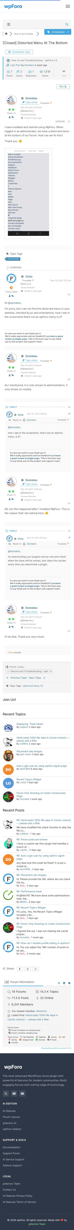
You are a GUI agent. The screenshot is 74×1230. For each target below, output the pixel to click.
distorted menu (13, 259)
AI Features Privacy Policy (17, 1195)
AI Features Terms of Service (19, 1201)
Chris (29, 276)
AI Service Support (13, 1159)
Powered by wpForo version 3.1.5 (56, 1048)
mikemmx (41, 1011)
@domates (14, 302)
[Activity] (12, 117)
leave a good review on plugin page (35, 457)
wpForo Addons (12, 1129)
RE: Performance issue (29, 891)
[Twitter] (6, 1093)
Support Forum (11, 1153)
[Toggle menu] (67, 6)
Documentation (11, 1147)
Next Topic (36, 677)
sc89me (24, 743)
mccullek (24, 799)
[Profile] (9, 117)
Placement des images (29, 751)
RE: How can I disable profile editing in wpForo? (43, 943)
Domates (29, 65)
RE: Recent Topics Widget (31, 907)
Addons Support (12, 1165)
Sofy (22, 885)
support (24, 727)
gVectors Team (11, 1183)
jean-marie (25, 754)
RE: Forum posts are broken (32, 839)
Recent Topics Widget (29, 779)
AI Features (9, 1110)
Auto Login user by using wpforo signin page (42, 765)
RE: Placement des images (31, 874)
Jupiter (23, 850)
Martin (23, 901)
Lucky (23, 782)
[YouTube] (14, 1093)
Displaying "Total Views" (30, 723)
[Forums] (6, 34)
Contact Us (9, 1189)
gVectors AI (9, 1123)
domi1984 (25, 768)
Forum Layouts (11, 1116)
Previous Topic (18, 677)
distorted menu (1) (33, 685)
